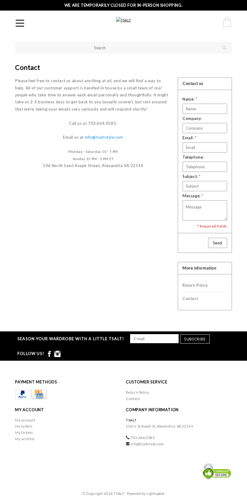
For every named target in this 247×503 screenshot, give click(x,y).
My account (25, 420)
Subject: (192, 176)
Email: (190, 137)
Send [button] (217, 242)
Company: (192, 118)
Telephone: (193, 157)
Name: (190, 99)
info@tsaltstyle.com (104, 137)
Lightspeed (155, 493)
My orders (24, 426)
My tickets (24, 432)
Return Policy (195, 285)
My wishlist (25, 439)
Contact (190, 298)
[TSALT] (123, 20)
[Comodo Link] (215, 470)
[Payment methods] (23, 394)
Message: (193, 195)
